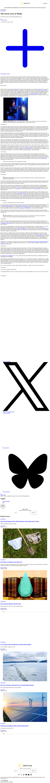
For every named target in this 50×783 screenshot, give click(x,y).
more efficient (27, 206)
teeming (17, 188)
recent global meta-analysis (34, 93)
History (25, 7)
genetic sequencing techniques (34, 241)
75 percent (39, 89)
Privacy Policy (21, 777)
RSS (35, 777)
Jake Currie (2, 525)
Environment (14, 7)
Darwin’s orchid (28, 147)
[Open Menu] (1, 3)
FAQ (1, 777)
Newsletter (41, 777)
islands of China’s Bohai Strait (21, 205)
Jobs (37, 777)
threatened (45, 228)
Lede (11, 781)
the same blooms (37, 188)
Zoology (43, 7)
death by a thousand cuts (22, 228)
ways (37, 248)
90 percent (16, 89)
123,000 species (43, 158)
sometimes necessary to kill (6, 223)
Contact (4, 777)
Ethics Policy (4, 778)
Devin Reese (2, 730)
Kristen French (3, 608)
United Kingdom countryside (7, 205)
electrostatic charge (21, 192)
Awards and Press (12, 777)
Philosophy (31, 7)
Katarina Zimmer (3, 567)
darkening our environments (7, 255)
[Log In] (48, 3)
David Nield (2, 648)
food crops (22, 208)
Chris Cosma (4, 19)
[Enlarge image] (15, 109)
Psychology (37, 7)
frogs (46, 90)
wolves (41, 90)
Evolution (20, 7)
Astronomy (7, 7)
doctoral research (39, 235)
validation (21, 148)
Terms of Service (29, 777)
